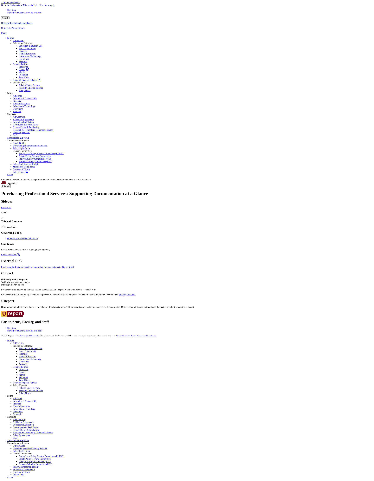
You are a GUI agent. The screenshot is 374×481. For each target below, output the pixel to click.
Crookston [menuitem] (23, 67)
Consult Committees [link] (22, 151)
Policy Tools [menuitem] (18, 172)
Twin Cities (24, 380)
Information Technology (30, 359)
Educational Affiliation (23, 424)
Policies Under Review (29, 388)
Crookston (23, 369)
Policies (10, 340)
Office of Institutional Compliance (17, 23)
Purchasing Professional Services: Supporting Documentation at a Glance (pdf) (37, 267)
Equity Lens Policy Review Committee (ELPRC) (41, 456)
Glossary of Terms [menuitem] (21, 169)
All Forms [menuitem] (17, 95)
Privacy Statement (123, 336)
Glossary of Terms (21, 472)
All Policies (18, 343)
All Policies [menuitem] (18, 40)
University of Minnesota (29, 336)
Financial (23, 353)
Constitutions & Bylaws (18, 440)
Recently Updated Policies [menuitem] (31, 88)
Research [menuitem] (23, 61)
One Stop (11, 10)
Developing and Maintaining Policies (30, 448)
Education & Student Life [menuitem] (30, 46)
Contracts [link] (11, 114)
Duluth (22, 372)
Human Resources (27, 356)
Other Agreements (21, 435)
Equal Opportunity (27, 351)
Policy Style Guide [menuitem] (21, 148)
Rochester (23, 377)
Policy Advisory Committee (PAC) (35, 461)
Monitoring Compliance (24, 469)
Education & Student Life (30, 348)
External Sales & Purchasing (26, 430)
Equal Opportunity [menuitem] (27, 48)
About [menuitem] (10, 174)
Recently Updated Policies (31, 390)
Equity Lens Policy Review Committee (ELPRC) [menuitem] (41, 153)
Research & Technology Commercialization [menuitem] (33, 130)
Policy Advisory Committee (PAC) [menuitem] (35, 159)
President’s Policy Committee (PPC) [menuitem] (35, 161)
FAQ (15, 438)
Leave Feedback (9, 254)
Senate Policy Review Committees (35, 459)
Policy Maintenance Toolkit (25, 467)
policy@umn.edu (127, 294)
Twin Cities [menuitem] (24, 77)
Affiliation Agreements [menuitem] (23, 119)
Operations (24, 361)
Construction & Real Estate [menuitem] (25, 124)
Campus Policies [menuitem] (20, 64)
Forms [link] (10, 93)
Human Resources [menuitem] (27, 53)
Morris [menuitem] (22, 72)
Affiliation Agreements (23, 422)
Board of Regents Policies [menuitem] (25, 80)
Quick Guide (19, 445)
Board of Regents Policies (25, 382)
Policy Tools (18, 474)
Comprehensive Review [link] (18, 140)
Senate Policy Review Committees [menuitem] (35, 156)
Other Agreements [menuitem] (21, 132)
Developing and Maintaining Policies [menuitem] (30, 145)
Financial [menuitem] (23, 51)
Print (4, 186)
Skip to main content (10, 2)
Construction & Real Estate (25, 427)
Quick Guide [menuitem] (19, 143)
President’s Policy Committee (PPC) (35, 464)
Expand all (6, 207)
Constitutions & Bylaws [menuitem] (18, 138)
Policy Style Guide (21, 451)
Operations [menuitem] (24, 59)
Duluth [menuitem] (22, 69)
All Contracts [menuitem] (19, 117)
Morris (22, 375)
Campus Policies (20, 367)
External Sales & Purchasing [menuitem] (26, 127)
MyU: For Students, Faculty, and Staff (24, 12)
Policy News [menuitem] (25, 90)
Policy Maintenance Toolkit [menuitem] (25, 164)
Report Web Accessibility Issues (143, 336)
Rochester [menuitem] (23, 74)
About (10, 477)
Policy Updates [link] (20, 82)
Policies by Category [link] (22, 43)
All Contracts (19, 419)
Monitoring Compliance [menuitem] (24, 166)
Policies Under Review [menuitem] (29, 85)
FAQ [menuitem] (15, 135)
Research (23, 364)
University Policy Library (13, 28)
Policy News (25, 393)
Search (5, 18)
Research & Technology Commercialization (33, 432)
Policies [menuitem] (10, 38)
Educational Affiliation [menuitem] (23, 122)
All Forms (17, 398)
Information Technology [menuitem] (30, 56)
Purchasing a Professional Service (22, 238)
